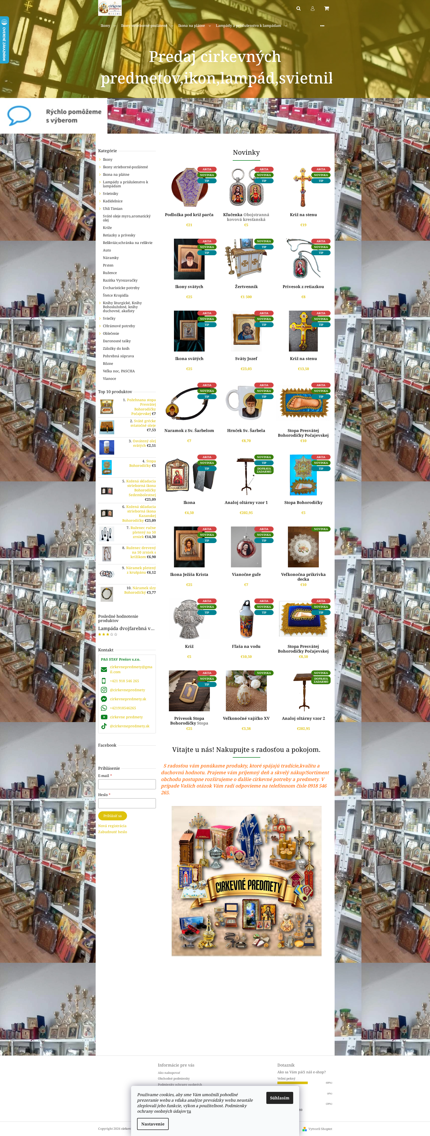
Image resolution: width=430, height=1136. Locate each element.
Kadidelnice (112, 201)
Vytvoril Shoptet (320, 1129)
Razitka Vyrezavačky (120, 280)
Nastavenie (152, 1124)
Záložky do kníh (116, 348)
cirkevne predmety (126, 717)
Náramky (111, 257)
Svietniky (110, 193)
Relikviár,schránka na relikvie (127, 242)
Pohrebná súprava (118, 356)
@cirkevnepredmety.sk (129, 726)
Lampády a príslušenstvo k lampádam (125, 184)
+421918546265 (123, 708)
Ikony (107, 159)
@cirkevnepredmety (127, 689)
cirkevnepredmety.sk (128, 698)
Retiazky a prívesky (119, 235)
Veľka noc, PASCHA (119, 371)
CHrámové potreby (119, 325)
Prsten (108, 265)
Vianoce (109, 378)
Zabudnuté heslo (112, 831)
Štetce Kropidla (116, 295)
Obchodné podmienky (174, 1078)
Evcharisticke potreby (121, 287)
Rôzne (108, 363)
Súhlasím (279, 1098)
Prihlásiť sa (112, 815)
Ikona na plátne (116, 174)
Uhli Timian (112, 208)
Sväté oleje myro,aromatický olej (127, 218)
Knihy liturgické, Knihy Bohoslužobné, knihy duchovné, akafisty (122, 306)
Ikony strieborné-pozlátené (125, 166)
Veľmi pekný (286, 1078)
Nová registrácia (112, 825)
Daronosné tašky (117, 340)
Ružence (110, 272)
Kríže (107, 227)
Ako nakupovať (169, 1073)
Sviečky (109, 318)
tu (189, 1111)
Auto (107, 250)
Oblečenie (111, 333)
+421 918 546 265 (124, 680)
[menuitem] (108, 26)
